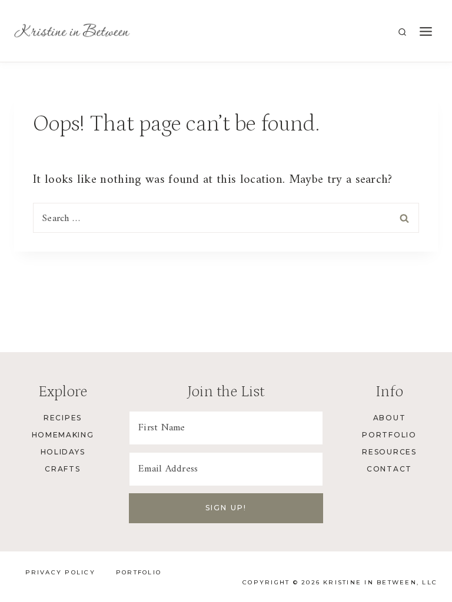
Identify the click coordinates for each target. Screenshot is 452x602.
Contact (389, 468)
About (389, 417)
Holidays (63, 451)
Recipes (63, 417)
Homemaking (63, 434)
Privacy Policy (60, 572)
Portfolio (389, 434)
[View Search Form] (402, 33)
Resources (389, 451)
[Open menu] (425, 32)
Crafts (62, 468)
